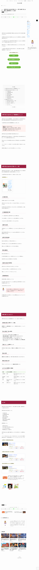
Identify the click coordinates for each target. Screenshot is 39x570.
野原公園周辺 (9, 95)
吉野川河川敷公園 (9, 94)
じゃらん (17, 446)
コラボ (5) (28, 28)
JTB (21, 446)
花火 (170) (28, 30)
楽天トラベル (11, 446)
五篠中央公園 (9, 93)
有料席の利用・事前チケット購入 (11, 100)
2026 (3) (28, 35)
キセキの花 (19, 3)
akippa (14, 55)
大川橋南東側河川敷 (10, 92)
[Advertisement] (13, 24)
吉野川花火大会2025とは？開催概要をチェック (13, 88)
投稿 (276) (28, 22)
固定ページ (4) (29, 23)
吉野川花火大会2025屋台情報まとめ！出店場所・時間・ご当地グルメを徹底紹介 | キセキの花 (16, 476)
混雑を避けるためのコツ (9, 99)
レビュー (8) (28, 27)
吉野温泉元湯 (10, 466)
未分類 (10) (28, 26)
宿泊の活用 (8, 104)
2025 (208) (28, 36)
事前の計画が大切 (9, 105)
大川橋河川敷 (9, 91)
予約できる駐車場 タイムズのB (14, 59)
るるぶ (16, 471)
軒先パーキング (13, 63)
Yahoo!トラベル (22, 471)
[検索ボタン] (32, 1)
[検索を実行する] (37, 20)
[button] (5, 17)
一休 (11, 471)
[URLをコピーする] (22, 17)
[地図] (15, 456)
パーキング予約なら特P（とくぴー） (14, 67)
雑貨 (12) (28, 33)
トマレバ (11, 467)
